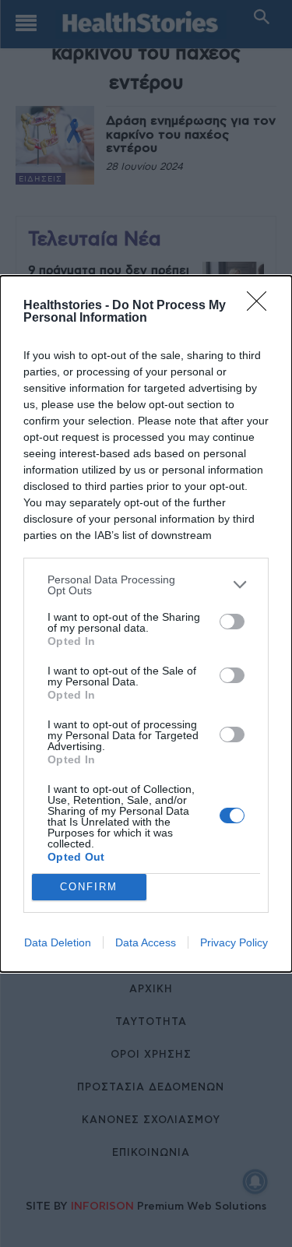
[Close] (261, 306)
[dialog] (146, 624)
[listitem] (146, 585)
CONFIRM (89, 887)
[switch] (232, 621)
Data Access (145, 942)
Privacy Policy (234, 942)
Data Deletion (57, 942)
